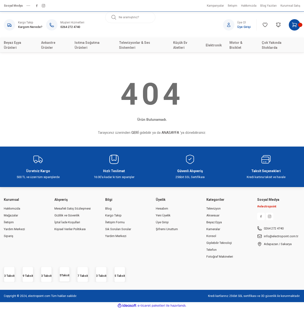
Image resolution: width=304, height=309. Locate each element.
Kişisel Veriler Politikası (70, 229)
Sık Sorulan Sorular (118, 229)
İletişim (9, 222)
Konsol (211, 236)
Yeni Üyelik (163, 215)
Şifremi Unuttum (167, 229)
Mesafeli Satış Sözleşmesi (72, 208)
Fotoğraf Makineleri (219, 256)
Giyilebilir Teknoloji (219, 243)
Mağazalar (11, 215)
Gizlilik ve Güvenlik (67, 215)
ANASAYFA (170, 132)
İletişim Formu (115, 222)
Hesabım (162, 208)
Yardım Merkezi (14, 229)
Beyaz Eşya (214, 222)
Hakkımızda (12, 208)
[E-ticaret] (151, 306)
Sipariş (8, 236)
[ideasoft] (127, 305)
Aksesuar (212, 215)
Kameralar (213, 229)
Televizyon (213, 208)
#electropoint (266, 206)
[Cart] (294, 25)
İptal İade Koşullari (67, 222)
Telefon (211, 249)
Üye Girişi (162, 222)
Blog (108, 208)
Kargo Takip (113, 215)
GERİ (135, 132)
